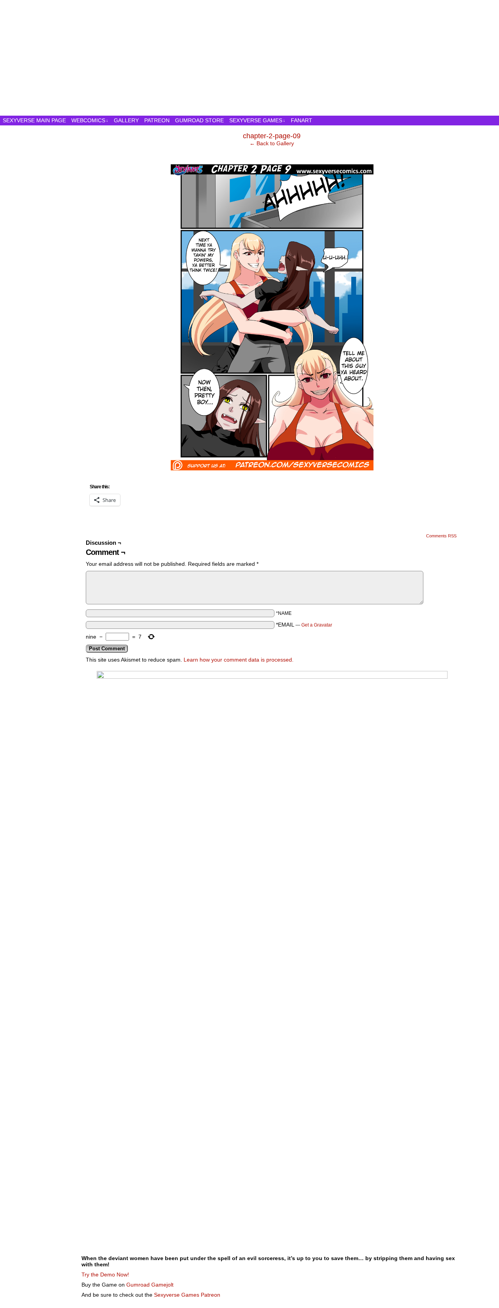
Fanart (301, 120)
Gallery (126, 120)
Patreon (157, 120)
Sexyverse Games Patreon (187, 1295)
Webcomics (89, 120)
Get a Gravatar (316, 625)
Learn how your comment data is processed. (239, 660)
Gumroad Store (199, 120)
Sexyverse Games (257, 120)
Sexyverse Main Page (34, 120)
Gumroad (138, 1285)
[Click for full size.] (272, 468)
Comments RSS (441, 535)
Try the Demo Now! (105, 1274)
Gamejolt (162, 1285)
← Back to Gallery (272, 143)
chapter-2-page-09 (272, 136)
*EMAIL (304, 624)
